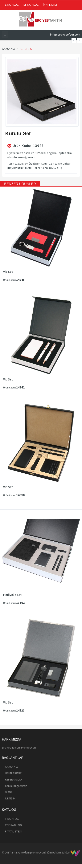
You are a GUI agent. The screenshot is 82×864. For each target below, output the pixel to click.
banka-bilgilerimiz (16, 786)
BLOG (8, 792)
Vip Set (8, 272)
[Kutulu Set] (42, 91)
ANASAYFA (11, 767)
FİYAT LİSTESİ (50, 5)
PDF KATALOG (30, 5)
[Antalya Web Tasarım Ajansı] (75, 853)
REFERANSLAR (13, 779)
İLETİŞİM (10, 798)
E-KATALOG (12, 5)
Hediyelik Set (12, 595)
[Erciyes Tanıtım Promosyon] (41, 19)
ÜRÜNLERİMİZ (13, 773)
